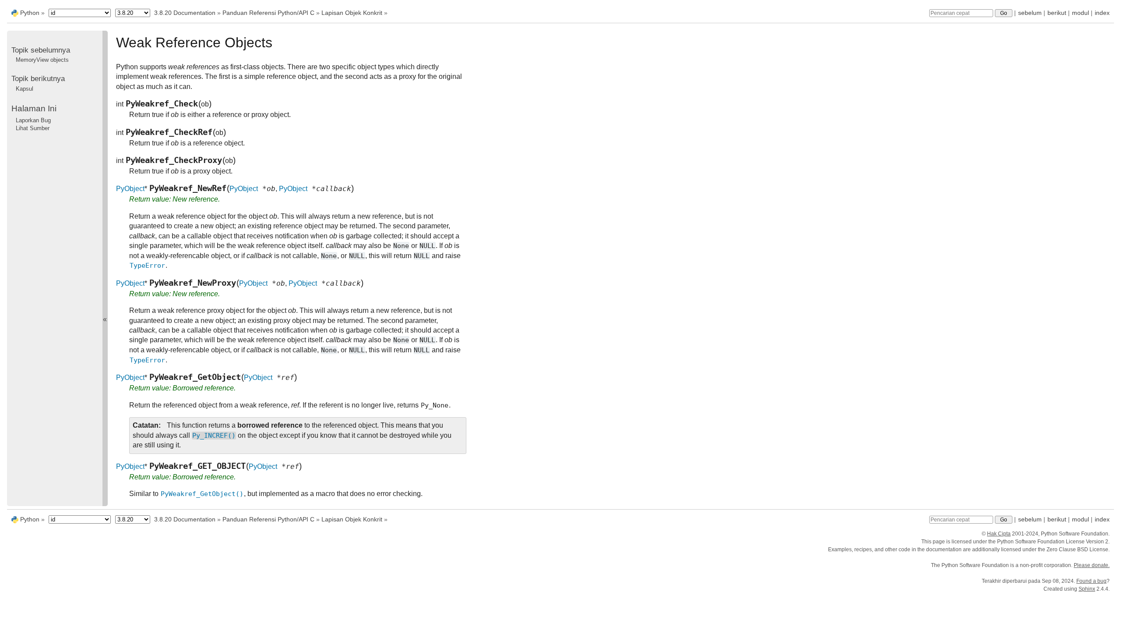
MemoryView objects (42, 60)
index (1102, 12)
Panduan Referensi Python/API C (268, 12)
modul (1080, 12)
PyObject (130, 188)
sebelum (1030, 12)
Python (29, 12)
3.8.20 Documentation (184, 12)
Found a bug (1091, 581)
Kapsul (24, 88)
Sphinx (1087, 589)
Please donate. (1092, 565)
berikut (1056, 12)
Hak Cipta (999, 534)
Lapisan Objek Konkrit (351, 12)
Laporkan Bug (33, 120)
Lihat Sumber (32, 128)
